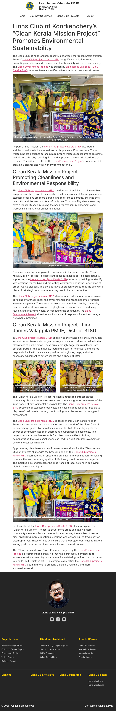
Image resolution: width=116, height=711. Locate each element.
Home (21, 15)
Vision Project (8, 657)
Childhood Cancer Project (13, 649)
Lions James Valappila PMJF (58, 612)
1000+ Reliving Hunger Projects (54, 645)
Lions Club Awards (87, 645)
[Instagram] (58, 619)
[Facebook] (52, 619)
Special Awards (85, 657)
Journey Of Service (41, 15)
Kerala (49, 59)
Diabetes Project (9, 661)
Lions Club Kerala (96, 685)
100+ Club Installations (50, 649)
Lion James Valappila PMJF (59, 3)
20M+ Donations (47, 653)
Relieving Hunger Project (12, 645)
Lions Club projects (34, 59)
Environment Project (10, 653)
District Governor (48, 7)
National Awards (86, 653)
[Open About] (96, 16)
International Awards (87, 649)
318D (56, 59)
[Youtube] (64, 619)
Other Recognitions (48, 657)
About (90, 15)
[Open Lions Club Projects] (81, 16)
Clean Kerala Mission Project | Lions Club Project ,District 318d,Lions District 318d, (52, 137)
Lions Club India (96, 681)
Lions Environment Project (33, 66)
